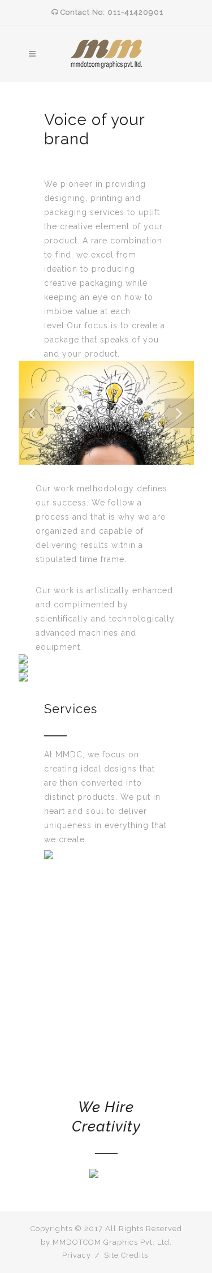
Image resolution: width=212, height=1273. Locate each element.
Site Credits (126, 1255)
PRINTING (106, 668)
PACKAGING (106, 677)
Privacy (76, 1255)
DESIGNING (106, 659)
